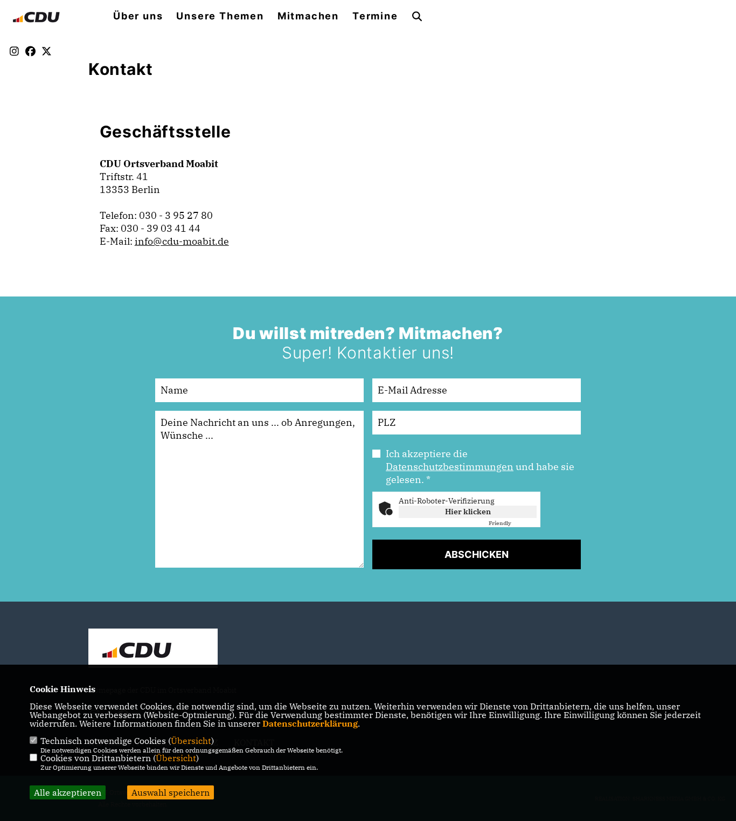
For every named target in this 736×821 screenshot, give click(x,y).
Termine (375, 16)
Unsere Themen (219, 16)
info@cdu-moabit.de (182, 241)
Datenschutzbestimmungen (449, 466)
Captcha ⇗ (513, 523)
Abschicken (477, 554)
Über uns (138, 16)
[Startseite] (153, 649)
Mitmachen (308, 16)
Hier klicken (468, 511)
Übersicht (191, 740)
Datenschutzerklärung (310, 723)
